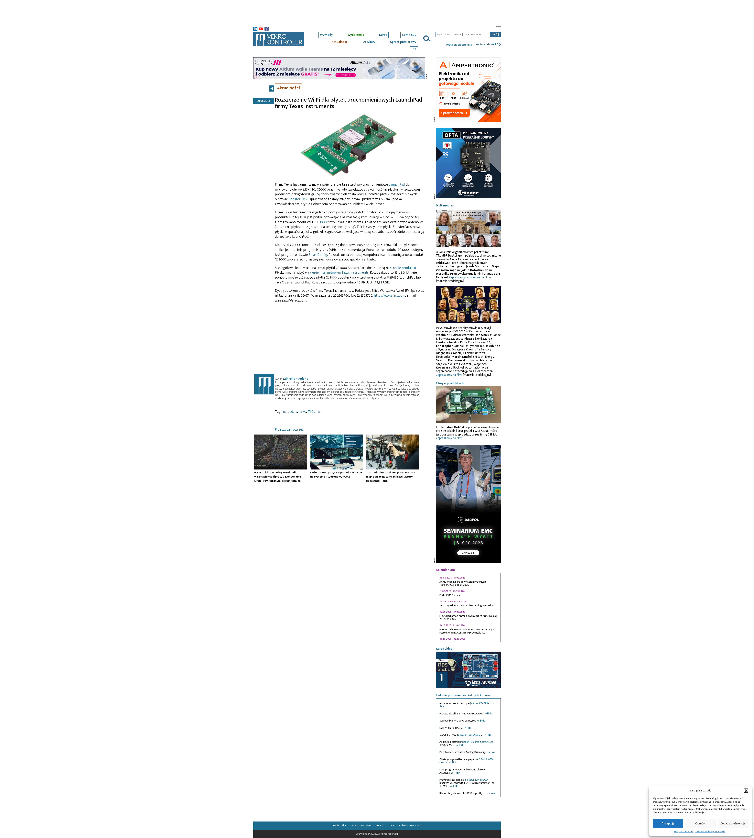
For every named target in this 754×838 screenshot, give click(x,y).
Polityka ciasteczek (684, 831)
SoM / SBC (409, 35)
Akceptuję (668, 823)
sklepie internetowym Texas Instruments (338, 273)
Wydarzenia (356, 35)
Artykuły (369, 42)
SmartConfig (318, 255)
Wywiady (326, 35)
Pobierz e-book (488, 44)
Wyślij (495, 34)
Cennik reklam (339, 825)
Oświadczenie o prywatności (710, 831)
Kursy (383, 35)
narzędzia (290, 412)
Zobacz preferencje (732, 823)
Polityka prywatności (411, 825)
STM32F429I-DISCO (469, 735)
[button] (746, 791)
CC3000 (321, 222)
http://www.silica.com (389, 296)
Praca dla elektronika (459, 44)
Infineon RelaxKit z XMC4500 (476, 742)
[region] (468, 607)
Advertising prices (361, 825)
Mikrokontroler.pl (296, 378)
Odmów (700, 823)
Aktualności (340, 42)
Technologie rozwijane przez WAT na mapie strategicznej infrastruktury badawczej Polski (390, 476)
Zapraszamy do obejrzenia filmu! (470, 277)
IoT (414, 49)
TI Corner (315, 412)
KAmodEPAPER (479, 703)
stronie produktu (403, 268)
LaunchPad (397, 185)
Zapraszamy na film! (449, 375)
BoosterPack (298, 199)
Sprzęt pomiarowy (403, 42)
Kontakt (380, 825)
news (302, 412)
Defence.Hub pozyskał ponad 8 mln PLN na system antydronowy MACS (336, 474)
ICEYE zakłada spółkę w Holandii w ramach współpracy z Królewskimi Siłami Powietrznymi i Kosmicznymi (277, 476)
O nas (392, 825)
